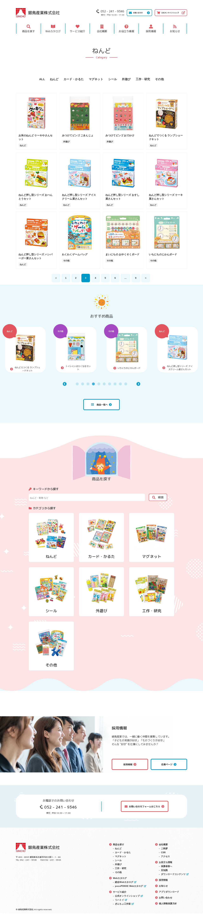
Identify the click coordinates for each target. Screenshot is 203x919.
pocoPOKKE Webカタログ (129, 886)
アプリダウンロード (169, 891)
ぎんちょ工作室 (123, 904)
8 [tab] (115, 383)
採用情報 (151, 31)
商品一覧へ (102, 404)
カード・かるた (74, 79)
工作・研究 (143, 79)
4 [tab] (93, 383)
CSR (163, 852)
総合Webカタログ (124, 882)
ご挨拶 (164, 848)
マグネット (96, 79)
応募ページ (167, 764)
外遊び (126, 79)
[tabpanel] (25, 350)
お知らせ (175, 31)
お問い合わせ (138, 13)
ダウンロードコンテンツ (173, 874)
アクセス (165, 856)
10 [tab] (125, 383)
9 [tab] (120, 383)
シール (112, 79)
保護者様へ (166, 866)
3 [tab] (88, 383)
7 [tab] (109, 383)
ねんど (54, 79)
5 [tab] (98, 383)
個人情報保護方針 (168, 903)
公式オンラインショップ (170, 13)
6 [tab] (104, 383)
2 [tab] (82, 383)
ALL (42, 79)
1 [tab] (77, 383)
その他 (159, 79)
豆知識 (164, 870)
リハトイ (119, 900)
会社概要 (102, 31)
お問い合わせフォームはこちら (144, 806)
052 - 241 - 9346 (60, 807)
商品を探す (28, 31)
